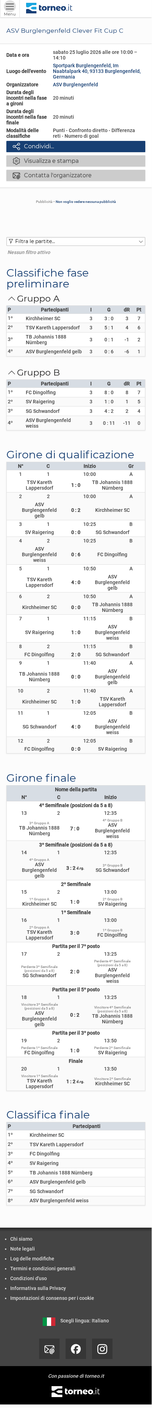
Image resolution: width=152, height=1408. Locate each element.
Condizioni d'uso (28, 1278)
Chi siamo (21, 1239)
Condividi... (33, 146)
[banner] (49, 8)
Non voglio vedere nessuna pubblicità (86, 202)
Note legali (22, 1249)
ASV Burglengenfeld (75, 84)
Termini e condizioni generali (42, 1268)
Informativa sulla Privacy (38, 1288)
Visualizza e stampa (46, 160)
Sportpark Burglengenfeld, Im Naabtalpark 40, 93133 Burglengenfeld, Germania (97, 71)
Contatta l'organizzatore (52, 175)
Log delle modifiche (32, 1258)
